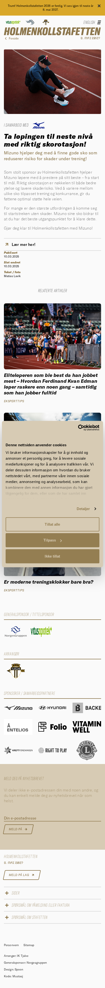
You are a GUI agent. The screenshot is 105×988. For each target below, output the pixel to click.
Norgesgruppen (37, 962)
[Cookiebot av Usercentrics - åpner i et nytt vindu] (78, 428)
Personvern (12, 945)
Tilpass (49, 540)
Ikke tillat (52, 556)
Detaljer (83, 509)
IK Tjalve (22, 956)
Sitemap (28, 945)
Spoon (19, 969)
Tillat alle (52, 524)
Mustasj (17, 976)
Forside (14, 38)
